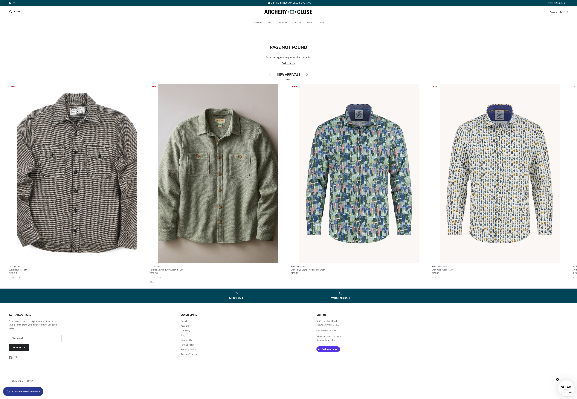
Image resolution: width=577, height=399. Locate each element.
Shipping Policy (188, 349)
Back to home (288, 63)
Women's (257, 22)
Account (185, 326)
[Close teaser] (557, 379)
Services (297, 22)
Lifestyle (283, 22)
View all (288, 79)
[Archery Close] (288, 12)
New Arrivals (288, 74)
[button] (566, 388)
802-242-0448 (328, 330)
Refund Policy (187, 345)
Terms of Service (189, 354)
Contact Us (186, 340)
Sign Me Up (19, 347)
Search (184, 321)
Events (310, 22)
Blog (322, 22)
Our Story (185, 330)
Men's (270, 22)
